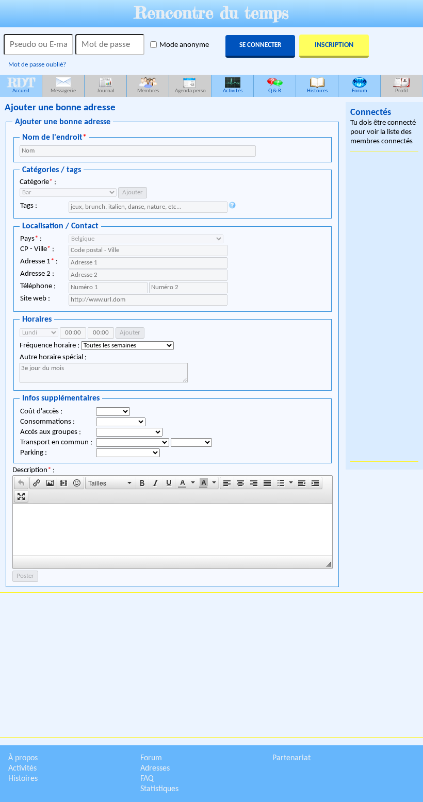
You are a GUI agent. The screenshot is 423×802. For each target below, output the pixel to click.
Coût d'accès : (41, 411)
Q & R (274, 91)
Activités (232, 91)
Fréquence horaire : (50, 345)
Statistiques (159, 789)
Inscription (334, 45)
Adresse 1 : (39, 261)
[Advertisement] (384, 306)
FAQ (147, 779)
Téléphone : (38, 286)
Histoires (317, 91)
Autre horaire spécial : (53, 357)
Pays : (31, 239)
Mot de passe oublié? (37, 64)
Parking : (33, 453)
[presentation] (21, 483)
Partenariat (291, 758)
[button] (21, 483)
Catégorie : (38, 182)
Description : (33, 470)
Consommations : (47, 422)
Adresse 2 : (37, 274)
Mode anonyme (184, 45)
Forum (359, 91)
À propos (23, 758)
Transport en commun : (56, 442)
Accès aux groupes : (50, 432)
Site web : (35, 299)
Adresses (155, 768)
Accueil (21, 84)
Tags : (28, 206)
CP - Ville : (37, 249)
